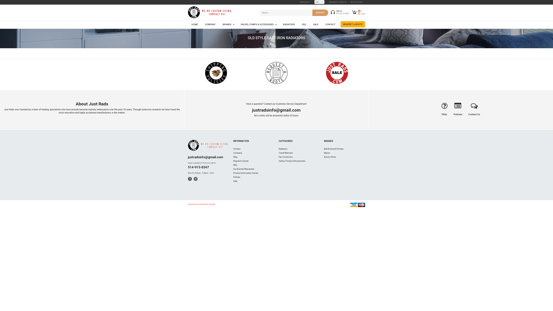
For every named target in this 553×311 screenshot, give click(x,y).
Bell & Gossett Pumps (333, 149)
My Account (357, 2)
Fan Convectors (286, 157)
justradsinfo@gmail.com (276, 110)
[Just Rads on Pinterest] (196, 179)
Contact (330, 24)
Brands (227, 24)
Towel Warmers (286, 153)
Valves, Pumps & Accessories (257, 24)
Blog (235, 157)
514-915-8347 (198, 167)
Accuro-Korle (330, 157)
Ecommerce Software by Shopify (201, 204)
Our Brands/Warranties (243, 169)
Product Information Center (245, 173)
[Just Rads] (210, 12)
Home (195, 24)
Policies (458, 114)
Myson (327, 153)
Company (210, 24)
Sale (315, 24)
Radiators (289, 24)
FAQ (304, 24)
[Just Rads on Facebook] (190, 179)
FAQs (444, 114)
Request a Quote (337, 2)
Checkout (305, 2)
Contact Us (474, 114)
